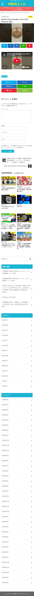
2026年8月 (5, 399)
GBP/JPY (5, 361)
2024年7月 (5, 526)
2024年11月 (5, 506)
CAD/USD (5, 335)
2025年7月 (5, 466)
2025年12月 (5, 440)
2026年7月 (5, 405)
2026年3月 (5, 425)
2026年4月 (5, 420)
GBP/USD (5, 366)
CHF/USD (5, 345)
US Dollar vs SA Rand (9, 297)
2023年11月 (5, 567)
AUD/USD (5, 325)
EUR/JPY (5, 350)
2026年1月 (5, 435)
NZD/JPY (5, 371)
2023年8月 (5, 582)
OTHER (5, 76)
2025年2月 (5, 491)
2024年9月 (5, 516)
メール (4, 132)
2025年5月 (5, 476)
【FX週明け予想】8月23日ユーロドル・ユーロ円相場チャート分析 (16, 272)
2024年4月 (5, 542)
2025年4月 (5, 481)
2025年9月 (5, 455)
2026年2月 (5, 430)
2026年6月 (5, 410)
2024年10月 (5, 511)
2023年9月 (5, 577)
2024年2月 (5, 552)
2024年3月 (5, 547)
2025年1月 (5, 496)
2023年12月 (5, 562)
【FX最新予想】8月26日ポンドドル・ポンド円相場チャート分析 (16, 279)
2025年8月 (5, 460)
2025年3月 (5, 486)
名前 (3, 125)
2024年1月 (5, 557)
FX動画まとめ (17, 4)
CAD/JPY (5, 330)
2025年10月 (5, 450)
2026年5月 (5, 415)
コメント (4, 109)
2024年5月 (5, 537)
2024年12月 (5, 501)
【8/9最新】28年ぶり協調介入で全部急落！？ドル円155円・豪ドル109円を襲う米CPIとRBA (16, 304)
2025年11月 (5, 445)
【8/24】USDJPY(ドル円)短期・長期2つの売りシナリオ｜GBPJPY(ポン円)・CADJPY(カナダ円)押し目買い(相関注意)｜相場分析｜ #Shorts (16, 289)
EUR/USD (5, 355)
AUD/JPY (5, 320)
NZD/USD (5, 376)
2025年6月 (5, 471)
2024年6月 (5, 532)
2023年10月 (5, 572)
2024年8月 (5, 521)
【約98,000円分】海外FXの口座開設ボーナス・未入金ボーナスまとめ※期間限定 (17, 8)
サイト (3, 139)
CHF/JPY (5, 340)
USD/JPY (5, 386)
